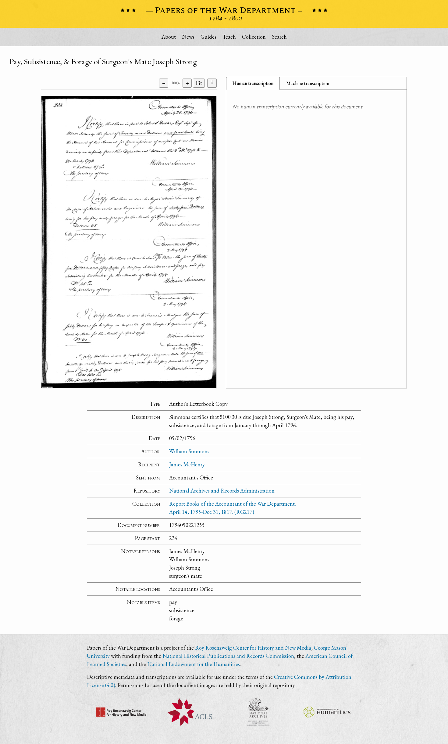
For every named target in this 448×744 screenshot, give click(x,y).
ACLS (190, 712)
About (169, 36)
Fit (199, 82)
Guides (208, 36)
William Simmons (189, 451)
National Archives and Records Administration (222, 490)
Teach (229, 36)
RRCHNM (121, 712)
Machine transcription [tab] (307, 83)
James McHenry (187, 464)
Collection (254, 36)
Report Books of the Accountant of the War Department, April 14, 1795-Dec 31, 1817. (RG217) (232, 507)
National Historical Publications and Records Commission (228, 655)
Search (279, 36)
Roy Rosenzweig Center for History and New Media (253, 647)
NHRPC (258, 712)
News (188, 36)
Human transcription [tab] (253, 83)
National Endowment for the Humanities (193, 664)
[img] (129, 242)
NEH (327, 712)
